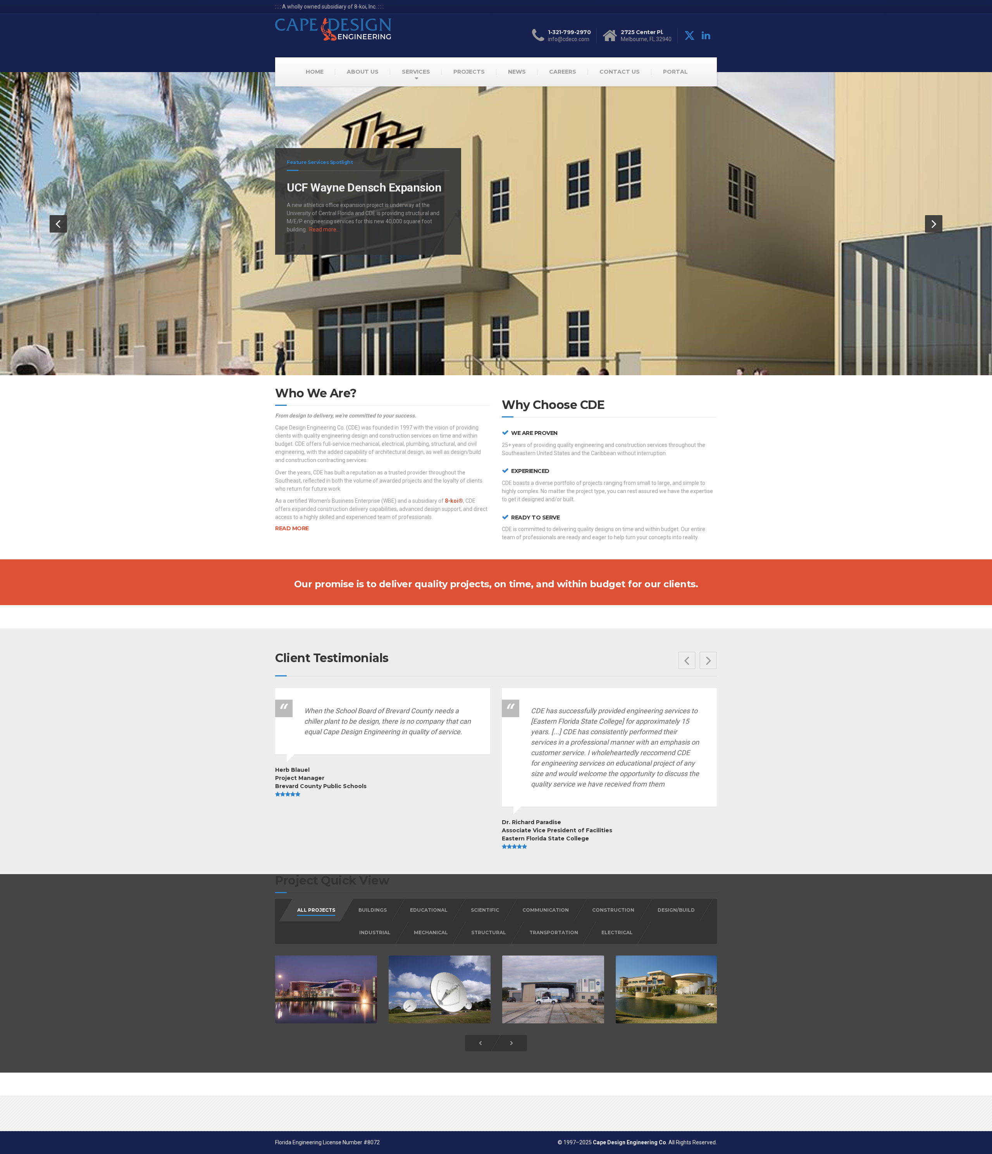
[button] (58, 224)
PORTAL (675, 71)
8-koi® (454, 501)
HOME (315, 71)
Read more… (324, 229)
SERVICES (416, 71)
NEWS (517, 71)
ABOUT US (363, 71)
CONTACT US (619, 71)
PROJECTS (469, 71)
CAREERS (562, 71)
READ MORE (292, 528)
